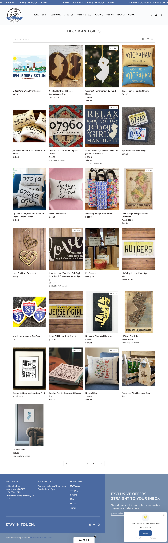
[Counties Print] (29, 425)
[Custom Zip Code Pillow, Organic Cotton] (66, 126)
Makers (73, 499)
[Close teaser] (95, 536)
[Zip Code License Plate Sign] (139, 126)
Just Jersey (11, 538)
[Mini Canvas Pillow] (66, 189)
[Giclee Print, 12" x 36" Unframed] (29, 66)
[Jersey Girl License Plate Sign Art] (66, 312)
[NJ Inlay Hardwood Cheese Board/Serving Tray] (66, 66)
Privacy (73, 503)
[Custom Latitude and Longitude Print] (29, 369)
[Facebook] (90, 525)
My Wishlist (75, 486)
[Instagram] (99, 525)
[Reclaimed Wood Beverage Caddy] (139, 369)
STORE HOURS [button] (45, 481)
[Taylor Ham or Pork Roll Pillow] (139, 66)
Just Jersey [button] (12, 481)
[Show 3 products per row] (147, 39)
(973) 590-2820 (13, 492)
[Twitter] (94, 525)
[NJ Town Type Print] (139, 312)
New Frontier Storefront (41, 538)
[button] (44, 15)
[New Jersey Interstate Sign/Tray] (29, 312)
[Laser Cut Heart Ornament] (29, 249)
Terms (73, 507)
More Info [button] (76, 481)
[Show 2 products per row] (143, 39)
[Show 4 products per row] (152, 39)
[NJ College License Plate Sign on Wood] (139, 249)
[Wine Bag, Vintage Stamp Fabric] (102, 189)
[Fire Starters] (102, 249)
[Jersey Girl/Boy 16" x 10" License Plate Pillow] (29, 126)
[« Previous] (66, 463)
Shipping (74, 490)
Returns (73, 494)
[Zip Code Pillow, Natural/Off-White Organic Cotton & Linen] (29, 189)
